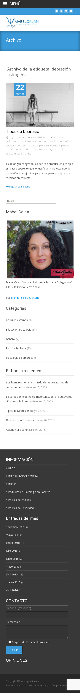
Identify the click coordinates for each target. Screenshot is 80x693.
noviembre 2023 (15, 527)
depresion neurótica (48, 141)
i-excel (43, 685)
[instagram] (66, 12)
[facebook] (56, 12)
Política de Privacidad (21, 508)
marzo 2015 (13, 582)
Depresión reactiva (26, 145)
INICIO (12, 484)
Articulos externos (17, 320)
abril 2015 (12, 574)
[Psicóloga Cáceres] (19, 22)
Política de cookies (19, 500)
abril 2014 (12, 590)
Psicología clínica (38, 137)
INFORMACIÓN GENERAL (23, 476)
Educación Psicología (18, 329)
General (10, 339)
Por (22, 297)
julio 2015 (12, 550)
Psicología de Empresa (19, 357)
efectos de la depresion (30, 149)
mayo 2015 (13, 566)
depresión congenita (27, 141)
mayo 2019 (13, 535)
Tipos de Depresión (24, 131)
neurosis (47, 149)
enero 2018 (13, 542)
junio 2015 (12, 558)
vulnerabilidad (24, 153)
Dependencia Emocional (20, 420)
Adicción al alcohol (17, 429)
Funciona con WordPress (19, 685)
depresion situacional (47, 145)
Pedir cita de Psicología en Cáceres (29, 492)
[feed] (61, 12)
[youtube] (71, 12)
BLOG (11, 468)
